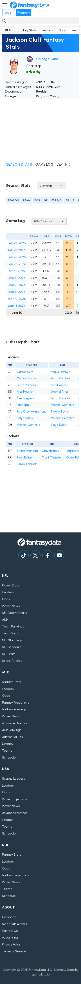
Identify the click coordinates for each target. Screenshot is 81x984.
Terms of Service (14, 951)
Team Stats (10, 633)
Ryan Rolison (25, 457)
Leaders (47, 30)
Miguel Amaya (60, 372)
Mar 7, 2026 (16, 285)
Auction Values (12, 737)
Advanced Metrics (14, 723)
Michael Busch (26, 378)
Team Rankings (13, 626)
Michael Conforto (62, 405)
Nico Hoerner (59, 385)
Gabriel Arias (59, 391)
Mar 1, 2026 (17, 271)
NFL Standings (12, 640)
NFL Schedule (12, 647)
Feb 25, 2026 (17, 257)
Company (9, 917)
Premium (23, 12)
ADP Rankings (11, 730)
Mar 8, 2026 (16, 292)
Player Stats (10, 585)
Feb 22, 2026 (17, 243)
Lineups (7, 744)
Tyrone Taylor (60, 411)
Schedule (9, 757)
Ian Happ (23, 405)
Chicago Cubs (47, 59)
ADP (5, 620)
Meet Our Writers (14, 924)
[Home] (29, 5)
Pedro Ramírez (60, 378)
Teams (7, 751)
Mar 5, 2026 (16, 278)
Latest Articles (12, 661)
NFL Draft (8, 654)
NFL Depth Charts (14, 613)
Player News (11, 606)
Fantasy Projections (15, 703)
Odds (62, 30)
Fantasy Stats (27, 30)
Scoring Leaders (13, 779)
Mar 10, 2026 (17, 299)
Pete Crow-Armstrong (32, 411)
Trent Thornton (52, 457)
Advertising (10, 937)
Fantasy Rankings (14, 709)
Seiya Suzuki (25, 418)
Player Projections (14, 799)
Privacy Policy (11, 944)
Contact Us (10, 931)
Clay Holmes (50, 450)
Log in (8, 12)
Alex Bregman (26, 398)
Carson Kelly (25, 372)
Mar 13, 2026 (16, 306)
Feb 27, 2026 (17, 264)
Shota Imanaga (27, 450)
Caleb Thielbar (27, 464)
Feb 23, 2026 (16, 250)
